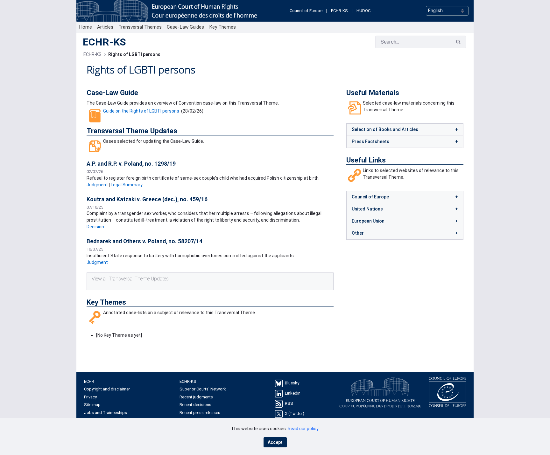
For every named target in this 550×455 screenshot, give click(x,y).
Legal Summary (127, 184)
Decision (95, 226)
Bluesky (292, 383)
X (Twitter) (294, 413)
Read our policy (303, 428)
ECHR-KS (339, 10)
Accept (275, 442)
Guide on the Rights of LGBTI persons (141, 111)
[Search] (458, 42)
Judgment (97, 184)
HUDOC (363, 10)
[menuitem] (85, 27)
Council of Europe (306, 10)
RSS (289, 403)
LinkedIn (292, 393)
